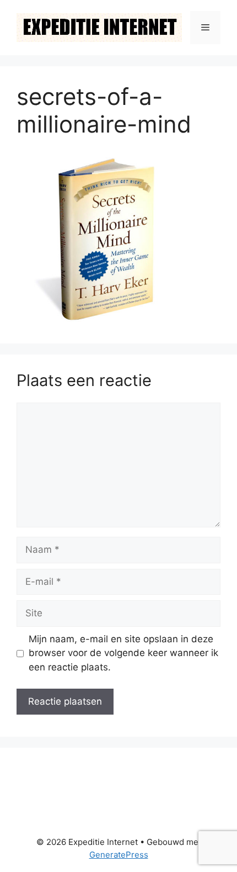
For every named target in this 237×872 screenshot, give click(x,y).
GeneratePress (118, 854)
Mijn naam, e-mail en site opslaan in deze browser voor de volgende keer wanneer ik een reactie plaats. (123, 653)
